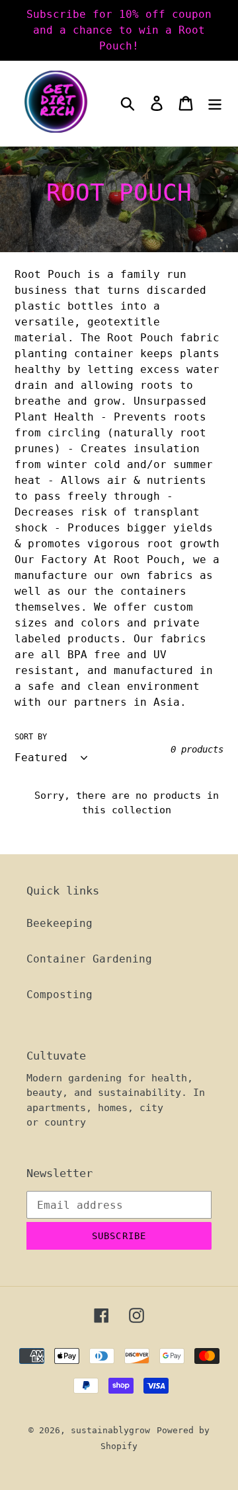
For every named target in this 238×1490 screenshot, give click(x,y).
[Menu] (214, 103)
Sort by (31, 736)
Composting (59, 994)
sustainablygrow (110, 1430)
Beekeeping (59, 923)
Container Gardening (89, 959)
